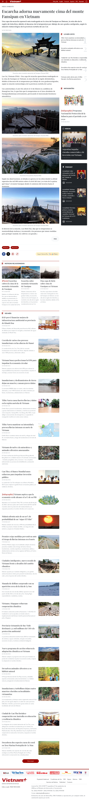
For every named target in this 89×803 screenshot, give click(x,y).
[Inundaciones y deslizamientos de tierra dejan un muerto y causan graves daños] (48, 386)
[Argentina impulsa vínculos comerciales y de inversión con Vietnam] (74, 139)
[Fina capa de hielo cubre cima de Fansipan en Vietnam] (49, 272)
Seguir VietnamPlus (42, 254)
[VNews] (76, 773)
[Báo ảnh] (45, 773)
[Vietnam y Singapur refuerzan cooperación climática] (48, 609)
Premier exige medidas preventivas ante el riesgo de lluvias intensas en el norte (19, 538)
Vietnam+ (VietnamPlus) (15, 1)
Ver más (8, 313)
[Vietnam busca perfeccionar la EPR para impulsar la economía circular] (48, 366)
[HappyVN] (57, 773)
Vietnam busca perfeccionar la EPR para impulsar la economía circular (19, 361)
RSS (64, 779)
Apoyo (69, 779)
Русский (81, 1)
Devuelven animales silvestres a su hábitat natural (16, 670)
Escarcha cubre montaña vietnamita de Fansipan (29, 283)
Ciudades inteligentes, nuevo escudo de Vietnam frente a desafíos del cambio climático (19, 563)
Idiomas (75, 779)
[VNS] (8, 773)
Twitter (8, 254)
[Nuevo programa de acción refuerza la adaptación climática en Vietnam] (48, 654)
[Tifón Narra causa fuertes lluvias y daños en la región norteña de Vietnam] (48, 406)
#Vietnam (6, 247)
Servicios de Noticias (52, 782)
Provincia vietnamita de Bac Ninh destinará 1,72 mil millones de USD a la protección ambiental (18, 628)
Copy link (17, 254)
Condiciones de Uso (56, 779)
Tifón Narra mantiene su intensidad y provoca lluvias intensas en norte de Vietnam (18, 427)
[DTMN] (32, 773)
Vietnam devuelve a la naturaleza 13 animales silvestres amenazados (17, 448)
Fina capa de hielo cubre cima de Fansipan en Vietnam (49, 283)
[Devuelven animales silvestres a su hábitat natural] (48, 674)
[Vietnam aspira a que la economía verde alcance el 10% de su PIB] (48, 500)
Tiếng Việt (55, 1)
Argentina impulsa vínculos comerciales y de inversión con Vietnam (73, 152)
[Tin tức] (84, 773)
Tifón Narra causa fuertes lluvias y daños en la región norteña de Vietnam (19, 401)
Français (66, 1)
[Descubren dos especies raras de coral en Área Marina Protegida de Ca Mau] (48, 748)
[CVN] (21, 773)
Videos (68, 129)
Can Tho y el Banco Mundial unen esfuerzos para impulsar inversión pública (16, 474)
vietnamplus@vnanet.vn (43, 793)
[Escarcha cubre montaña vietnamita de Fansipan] (30, 272)
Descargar (30, 761)
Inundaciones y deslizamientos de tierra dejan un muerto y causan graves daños (19, 381)
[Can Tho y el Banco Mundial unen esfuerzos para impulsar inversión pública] (48, 477)
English (61, 1)
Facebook (4, 254)
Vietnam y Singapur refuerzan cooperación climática (14, 605)
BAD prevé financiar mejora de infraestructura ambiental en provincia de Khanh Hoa (19, 320)
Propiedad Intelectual (43, 779)
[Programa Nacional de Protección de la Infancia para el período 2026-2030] (74, 99)
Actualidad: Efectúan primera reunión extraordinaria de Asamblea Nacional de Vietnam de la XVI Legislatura (68, 213)
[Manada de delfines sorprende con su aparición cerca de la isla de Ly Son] (48, 589)
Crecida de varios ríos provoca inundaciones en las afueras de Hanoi (18, 341)
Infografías (69, 88)
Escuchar (69, 182)
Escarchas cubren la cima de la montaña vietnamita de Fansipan (10, 285)
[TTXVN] (68, 773)
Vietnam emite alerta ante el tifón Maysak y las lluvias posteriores (71, 78)
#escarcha (15, 247)
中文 (77, 1)
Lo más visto (69, 34)
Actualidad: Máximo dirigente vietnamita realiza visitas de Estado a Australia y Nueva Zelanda (68, 193)
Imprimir (13, 254)
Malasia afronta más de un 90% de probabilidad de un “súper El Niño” (17, 518)
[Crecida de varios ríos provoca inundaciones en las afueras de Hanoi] (48, 346)
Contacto (69, 782)
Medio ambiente (8, 7)
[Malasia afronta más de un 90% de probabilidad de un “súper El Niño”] (48, 522)
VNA (80, 779)
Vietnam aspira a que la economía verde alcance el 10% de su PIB (19, 495)
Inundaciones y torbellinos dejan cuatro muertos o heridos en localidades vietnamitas (19, 691)
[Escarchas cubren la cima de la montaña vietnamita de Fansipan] (11, 272)
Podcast (68, 167)
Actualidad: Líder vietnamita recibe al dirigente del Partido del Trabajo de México (68, 175)
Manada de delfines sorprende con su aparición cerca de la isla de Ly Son (18, 585)
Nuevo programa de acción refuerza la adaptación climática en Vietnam (18, 650)
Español (72, 1)
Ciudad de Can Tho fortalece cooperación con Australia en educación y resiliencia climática (19, 716)
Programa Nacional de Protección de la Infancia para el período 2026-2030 (74, 114)
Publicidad (62, 782)
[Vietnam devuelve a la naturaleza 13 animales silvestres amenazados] (48, 453)
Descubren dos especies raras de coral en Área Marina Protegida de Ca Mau (18, 744)
